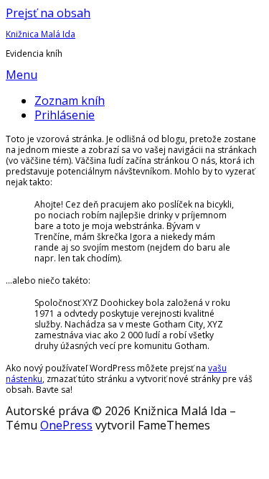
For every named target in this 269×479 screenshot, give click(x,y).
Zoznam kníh (69, 100)
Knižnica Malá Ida (40, 34)
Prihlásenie (64, 115)
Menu (21, 75)
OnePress (66, 425)
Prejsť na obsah (48, 13)
